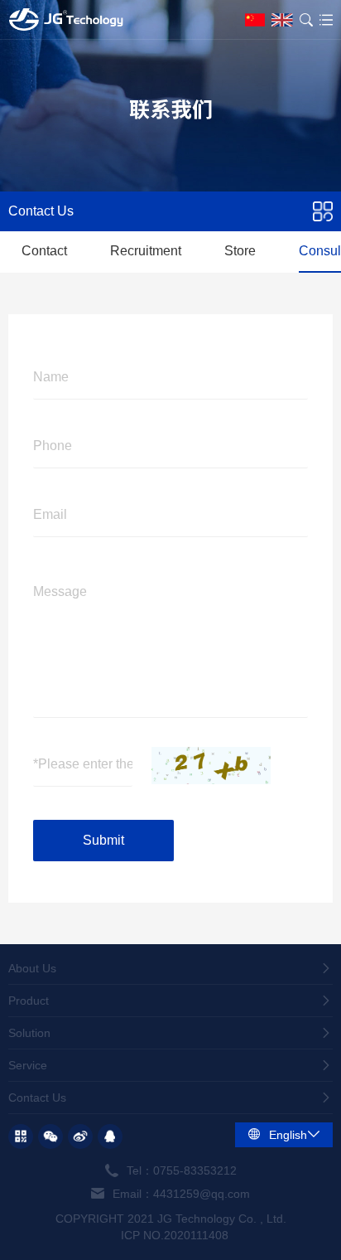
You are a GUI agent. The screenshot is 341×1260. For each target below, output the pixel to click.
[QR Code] (20, 1136)
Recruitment (145, 251)
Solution (29, 1033)
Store (240, 251)
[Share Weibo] (80, 1136)
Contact (44, 251)
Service (27, 1065)
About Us (32, 968)
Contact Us (37, 1097)
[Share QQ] (110, 1136)
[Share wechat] (50, 1136)
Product (28, 1000)
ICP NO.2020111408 (174, 1235)
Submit (103, 840)
